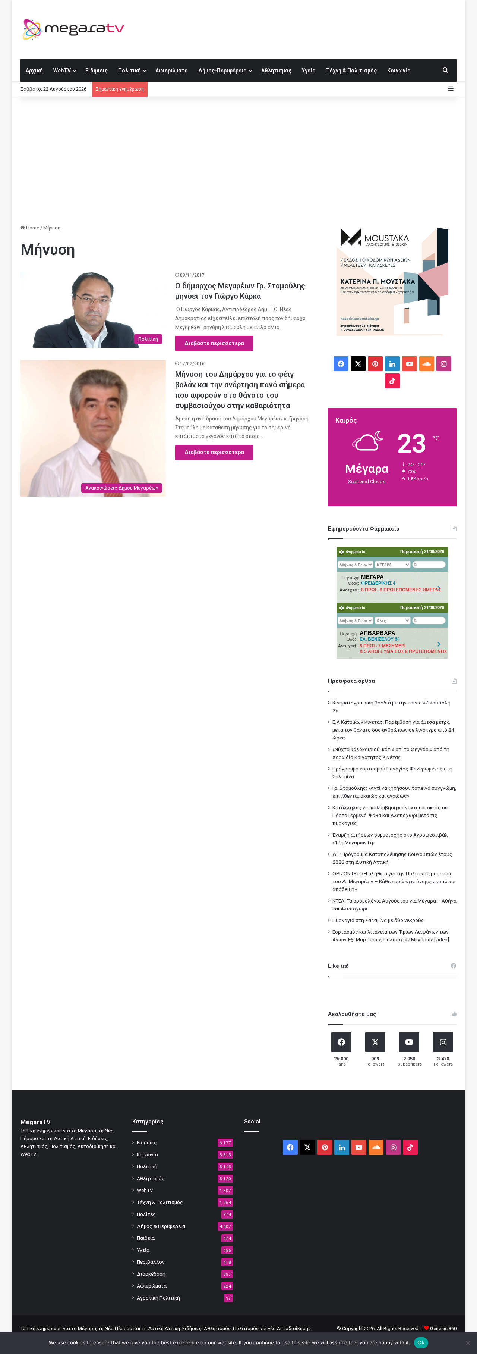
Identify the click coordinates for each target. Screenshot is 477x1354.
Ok (421, 1342)
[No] (467, 1343)
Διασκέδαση (151, 1274)
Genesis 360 (443, 1328)
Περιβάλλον (151, 1262)
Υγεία (309, 71)
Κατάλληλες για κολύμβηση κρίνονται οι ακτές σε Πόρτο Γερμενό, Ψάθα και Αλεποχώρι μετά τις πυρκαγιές (390, 815)
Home (32, 228)
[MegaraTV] (76, 29)
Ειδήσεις (96, 71)
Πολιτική (129, 71)
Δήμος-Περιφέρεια (222, 71)
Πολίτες (146, 1214)
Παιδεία (146, 1238)
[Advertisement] (238, 160)
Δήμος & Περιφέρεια (161, 1226)
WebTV (62, 71)
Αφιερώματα (171, 71)
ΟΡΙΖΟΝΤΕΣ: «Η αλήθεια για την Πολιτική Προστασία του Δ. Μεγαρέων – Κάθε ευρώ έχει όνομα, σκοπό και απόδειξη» (394, 881)
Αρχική (34, 71)
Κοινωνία (399, 71)
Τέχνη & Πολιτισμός (351, 71)
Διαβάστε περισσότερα (214, 343)
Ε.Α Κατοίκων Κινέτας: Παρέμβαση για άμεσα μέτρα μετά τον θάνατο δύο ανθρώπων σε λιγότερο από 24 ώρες (393, 730)
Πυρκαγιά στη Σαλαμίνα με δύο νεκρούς (378, 920)
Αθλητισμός (276, 71)
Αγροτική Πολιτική (158, 1298)
